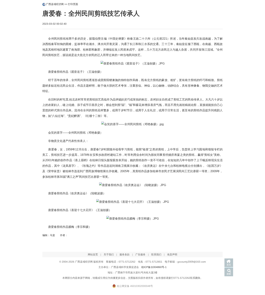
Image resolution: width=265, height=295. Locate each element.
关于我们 (109, 254)
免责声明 (172, 254)
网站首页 (93, 254)
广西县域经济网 (55, 4)
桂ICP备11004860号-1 (154, 267)
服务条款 (125, 254)
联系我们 (156, 254)
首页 (229, 264)
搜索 (229, 274)
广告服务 (140, 254)
